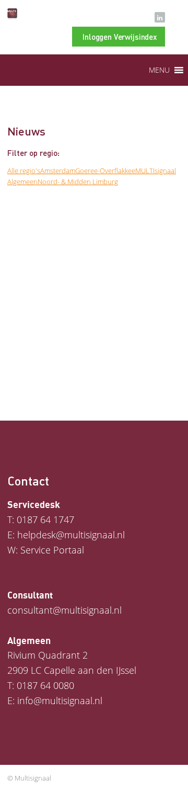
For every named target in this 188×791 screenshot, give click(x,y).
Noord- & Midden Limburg (78, 181)
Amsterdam (57, 170)
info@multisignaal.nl (59, 700)
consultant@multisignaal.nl (64, 610)
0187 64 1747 (45, 519)
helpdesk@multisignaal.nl (71, 534)
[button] (159, 70)
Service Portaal (52, 550)
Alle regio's (23, 170)
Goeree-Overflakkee (105, 170)
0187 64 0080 (45, 685)
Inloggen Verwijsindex (120, 36)
